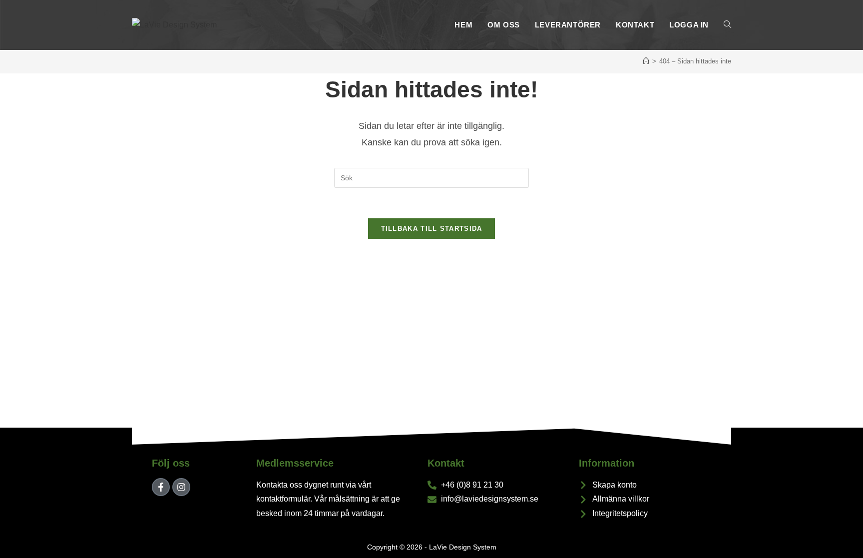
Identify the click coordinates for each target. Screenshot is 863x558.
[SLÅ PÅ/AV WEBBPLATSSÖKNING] (727, 25)
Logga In (689, 24)
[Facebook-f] (161, 487)
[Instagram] (181, 487)
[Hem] (646, 61)
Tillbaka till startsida (431, 228)
